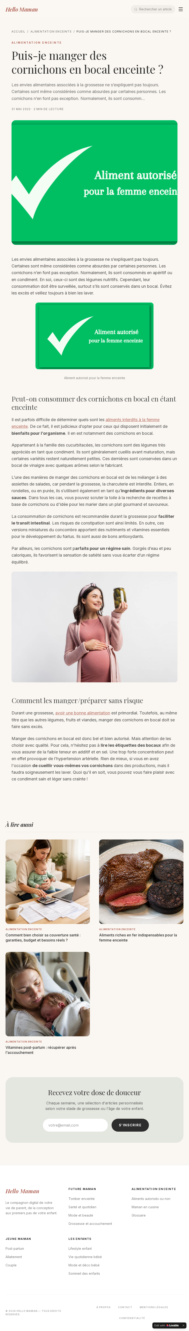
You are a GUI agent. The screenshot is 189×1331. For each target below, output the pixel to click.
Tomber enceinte (81, 1199)
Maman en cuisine (145, 1207)
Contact (125, 1307)
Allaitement (14, 1257)
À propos (103, 1307)
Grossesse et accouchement (90, 1224)
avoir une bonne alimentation (82, 712)
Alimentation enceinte (51, 31)
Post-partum (15, 1248)
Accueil (18, 31)
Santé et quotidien (82, 1207)
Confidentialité (132, 1318)
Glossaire (139, 1215)
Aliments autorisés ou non (151, 1199)
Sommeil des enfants (84, 1273)
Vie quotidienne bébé (85, 1257)
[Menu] (180, 9)
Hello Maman (22, 9)
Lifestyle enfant (80, 1248)
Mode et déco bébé (84, 1265)
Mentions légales (154, 1307)
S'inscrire (130, 1125)
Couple (11, 1265)
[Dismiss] (183, 1325)
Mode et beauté (80, 1215)
